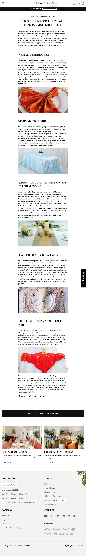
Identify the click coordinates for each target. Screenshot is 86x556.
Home (4, 524)
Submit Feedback (51, 504)
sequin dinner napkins (46, 67)
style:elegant (34, 17)
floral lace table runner (26, 215)
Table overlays (23, 330)
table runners (22, 197)
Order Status (49, 488)
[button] (83, 278)
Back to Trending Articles (44, 413)
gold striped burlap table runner (29, 203)
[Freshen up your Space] (64, 437)
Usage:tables (43, 17)
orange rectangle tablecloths (28, 134)
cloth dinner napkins (51, 203)
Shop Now (7, 462)
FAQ (45, 484)
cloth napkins (40, 70)
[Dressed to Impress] (22, 437)
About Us (5, 516)
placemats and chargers (26, 263)
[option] (43, 9)
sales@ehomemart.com (26, 502)
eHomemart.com (23, 545)
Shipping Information (52, 496)
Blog (3, 520)
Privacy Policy (49, 492)
